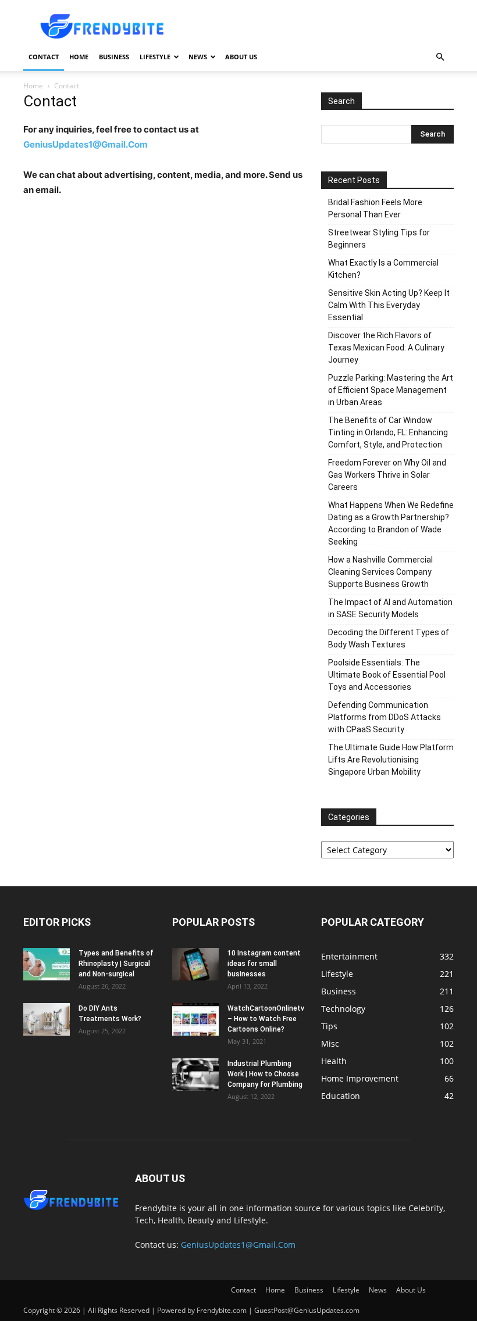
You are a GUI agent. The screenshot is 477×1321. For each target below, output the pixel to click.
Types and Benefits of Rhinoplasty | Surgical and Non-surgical (116, 963)
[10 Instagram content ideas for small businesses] (195, 964)
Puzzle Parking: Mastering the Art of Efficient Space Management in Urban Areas (390, 390)
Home (78, 56)
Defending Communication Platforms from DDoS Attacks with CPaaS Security (384, 717)
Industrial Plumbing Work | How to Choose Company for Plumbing (264, 1074)
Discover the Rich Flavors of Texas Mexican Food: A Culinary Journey (386, 347)
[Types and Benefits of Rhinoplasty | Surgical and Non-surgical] (46, 964)
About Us (241, 56)
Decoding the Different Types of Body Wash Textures (388, 638)
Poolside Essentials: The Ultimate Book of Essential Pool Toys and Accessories (387, 675)
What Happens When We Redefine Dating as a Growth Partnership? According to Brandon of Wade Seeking (391, 523)
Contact (44, 56)
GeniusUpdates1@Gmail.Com (85, 144)
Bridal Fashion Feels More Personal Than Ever (375, 208)
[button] (440, 57)
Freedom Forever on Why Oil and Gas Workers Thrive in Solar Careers (387, 475)
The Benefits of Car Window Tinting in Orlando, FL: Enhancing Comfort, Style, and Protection (388, 432)
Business (114, 56)
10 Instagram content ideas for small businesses (264, 963)
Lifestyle (155, 56)
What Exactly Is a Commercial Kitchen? (383, 269)
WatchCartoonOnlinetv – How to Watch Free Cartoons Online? (265, 1018)
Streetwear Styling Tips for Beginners (379, 238)
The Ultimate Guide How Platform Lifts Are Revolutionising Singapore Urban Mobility (391, 759)
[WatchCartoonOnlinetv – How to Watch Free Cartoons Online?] (195, 1019)
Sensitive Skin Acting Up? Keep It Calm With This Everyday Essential (389, 305)
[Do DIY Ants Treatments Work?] (46, 1019)
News (197, 56)
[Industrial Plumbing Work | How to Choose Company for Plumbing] (195, 1074)
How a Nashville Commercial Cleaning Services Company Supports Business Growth (380, 572)
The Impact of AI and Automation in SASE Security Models (390, 608)
